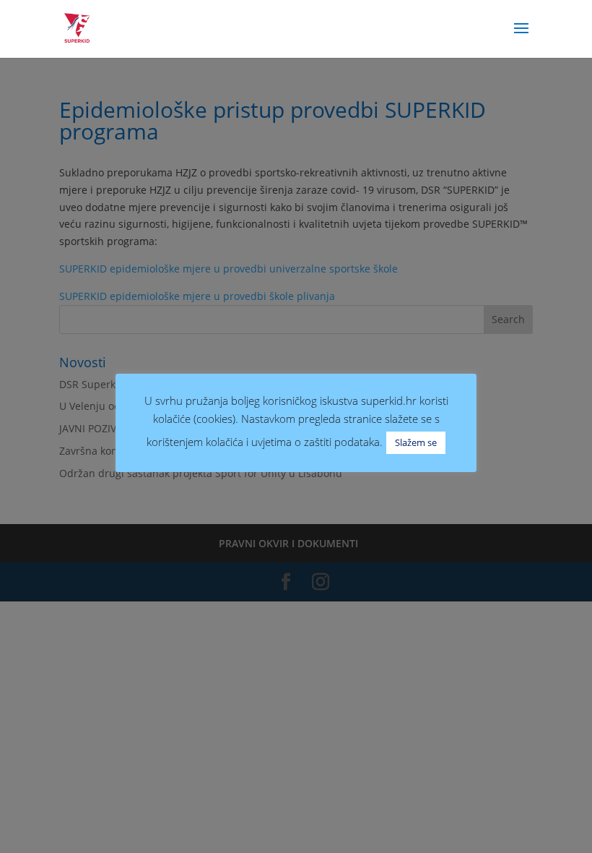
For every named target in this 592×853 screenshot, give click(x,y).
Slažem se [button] (416, 442)
